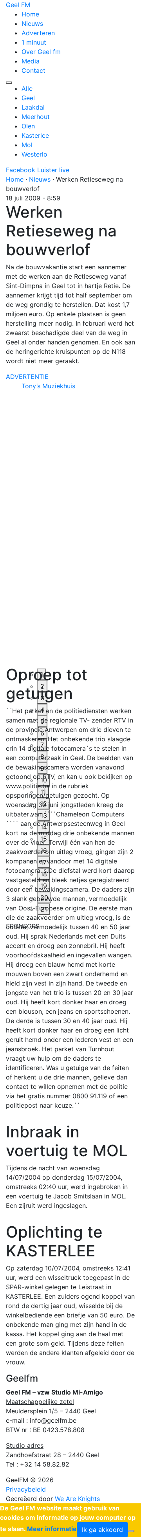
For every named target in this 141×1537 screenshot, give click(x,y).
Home (30, 14)
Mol (27, 145)
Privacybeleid (26, 1489)
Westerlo (34, 154)
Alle (27, 88)
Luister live (53, 170)
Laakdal (33, 107)
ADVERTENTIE (27, 376)
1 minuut (34, 42)
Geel (28, 98)
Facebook (20, 170)
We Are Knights (77, 1499)
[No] (131, 1531)
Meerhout (36, 117)
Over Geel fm (41, 52)
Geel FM (18, 5)
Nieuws (32, 23)
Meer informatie (52, 1529)
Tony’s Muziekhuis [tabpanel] (48, 386)
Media (31, 61)
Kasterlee (35, 135)
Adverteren (38, 33)
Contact (33, 70)
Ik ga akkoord (102, 1529)
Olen (28, 126)
